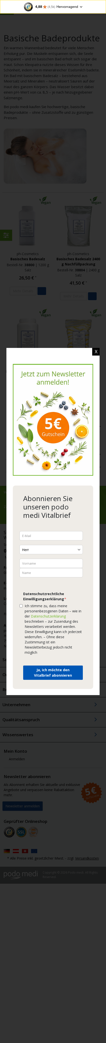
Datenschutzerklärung (48, 616)
